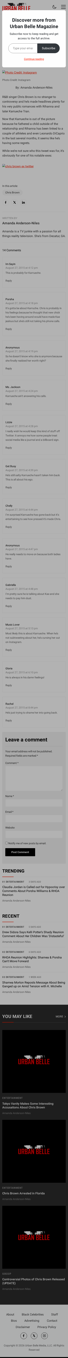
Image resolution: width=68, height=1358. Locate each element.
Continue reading (34, 58)
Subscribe (48, 48)
